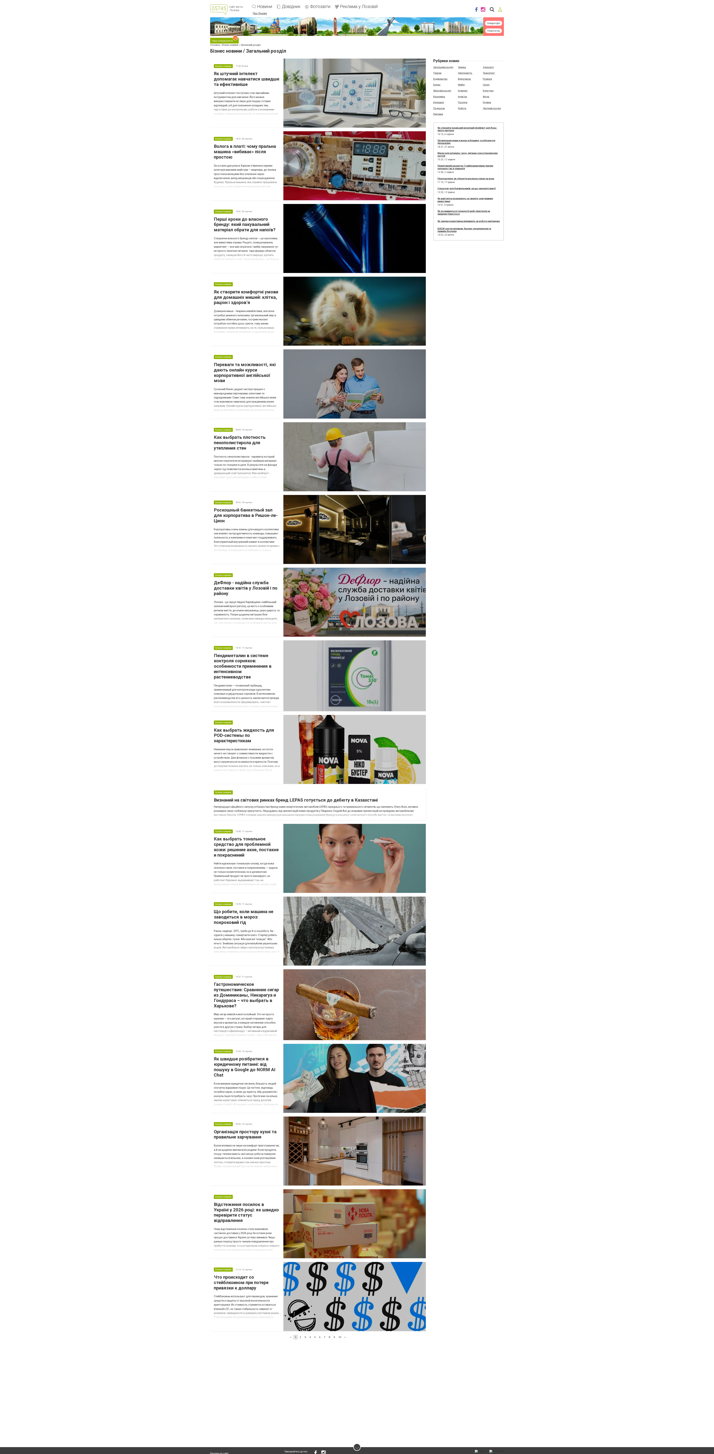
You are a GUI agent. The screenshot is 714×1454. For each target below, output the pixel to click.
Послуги (462, 102)
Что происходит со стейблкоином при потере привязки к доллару (241, 1283)
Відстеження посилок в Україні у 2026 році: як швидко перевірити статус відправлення (246, 1212)
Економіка (439, 96)
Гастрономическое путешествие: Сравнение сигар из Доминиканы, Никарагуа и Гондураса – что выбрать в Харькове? (246, 995)
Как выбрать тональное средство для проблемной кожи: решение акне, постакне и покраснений (246, 847)
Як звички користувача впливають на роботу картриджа (469, 221)
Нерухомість (465, 73)
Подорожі (439, 108)
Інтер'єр (462, 96)
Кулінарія (438, 102)
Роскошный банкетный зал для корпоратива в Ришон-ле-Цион (246, 515)
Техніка (462, 67)
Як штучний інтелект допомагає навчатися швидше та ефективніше (246, 79)
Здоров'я (488, 67)
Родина (487, 102)
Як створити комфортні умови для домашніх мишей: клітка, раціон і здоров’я (246, 297)
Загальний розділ (443, 67)
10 (339, 1337)
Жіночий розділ (442, 90)
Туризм (437, 73)
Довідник (291, 6)
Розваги (487, 79)
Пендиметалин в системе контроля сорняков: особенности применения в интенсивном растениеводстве (242, 666)
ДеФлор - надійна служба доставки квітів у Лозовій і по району (245, 588)
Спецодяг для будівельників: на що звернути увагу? (467, 188)
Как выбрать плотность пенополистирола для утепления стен (240, 443)
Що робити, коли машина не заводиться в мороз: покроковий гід (243, 917)
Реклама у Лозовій (359, 6)
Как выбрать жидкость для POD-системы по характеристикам (244, 736)
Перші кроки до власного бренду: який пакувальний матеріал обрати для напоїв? (244, 225)
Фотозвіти (320, 6)
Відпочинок (464, 79)
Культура (488, 90)
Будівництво (440, 79)
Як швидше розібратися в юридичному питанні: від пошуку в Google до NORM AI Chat (244, 1066)
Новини (264, 6)
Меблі (461, 84)
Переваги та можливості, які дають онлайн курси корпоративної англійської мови (245, 372)
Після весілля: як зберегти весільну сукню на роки (466, 178)
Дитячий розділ (492, 108)
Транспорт (489, 73)
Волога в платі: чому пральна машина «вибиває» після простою (245, 152)
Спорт (486, 84)
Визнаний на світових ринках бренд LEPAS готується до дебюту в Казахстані (296, 800)
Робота (462, 108)
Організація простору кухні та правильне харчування (245, 1134)
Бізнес (436, 84)
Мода (486, 96)
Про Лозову (260, 13)
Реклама (438, 114)
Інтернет (463, 90)
